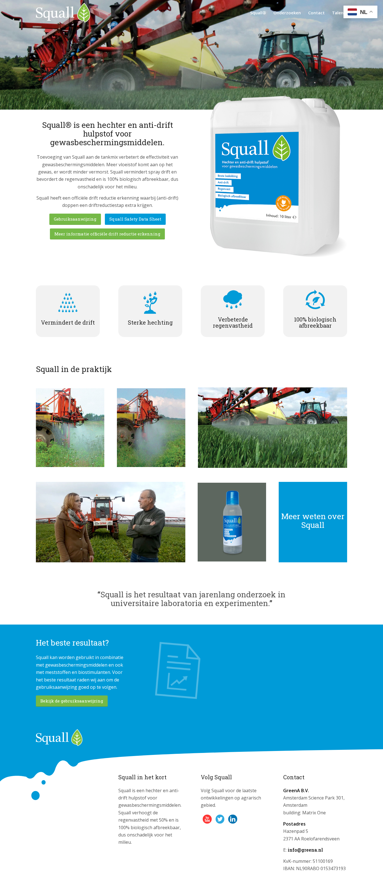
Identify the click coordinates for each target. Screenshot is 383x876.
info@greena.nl (305, 850)
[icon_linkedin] (232, 819)
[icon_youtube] (207, 819)
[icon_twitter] (220, 819)
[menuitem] (258, 12)
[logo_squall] (63, 12)
